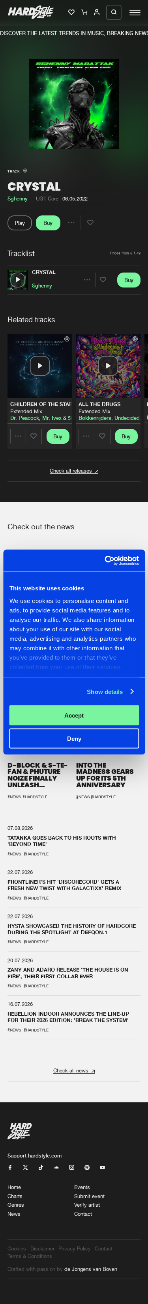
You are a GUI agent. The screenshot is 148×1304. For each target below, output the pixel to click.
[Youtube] (102, 1168)
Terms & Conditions (29, 1256)
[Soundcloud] (56, 1168)
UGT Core (47, 199)
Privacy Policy (74, 1249)
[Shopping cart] (84, 13)
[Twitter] (25, 1168)
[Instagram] (71, 1168)
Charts (14, 1196)
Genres (15, 1205)
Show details (105, 691)
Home (14, 1187)
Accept (74, 715)
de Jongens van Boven (90, 1269)
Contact (83, 1214)
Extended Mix (26, 411)
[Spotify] (87, 1168)
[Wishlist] (72, 13)
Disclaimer (42, 1249)
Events (82, 1187)
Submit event (89, 1196)
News (14, 1214)
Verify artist (87, 1205)
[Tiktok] (40, 1168)
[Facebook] (10, 1168)
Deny (74, 738)
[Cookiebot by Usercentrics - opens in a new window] (105, 560)
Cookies (16, 1249)
